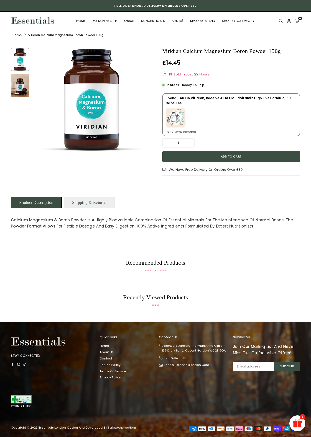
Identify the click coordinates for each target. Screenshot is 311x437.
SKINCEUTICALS (153, 20)
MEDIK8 (178, 20)
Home (81, 20)
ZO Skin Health (104, 20)
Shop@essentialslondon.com (186, 365)
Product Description (36, 202)
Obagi (129, 20)
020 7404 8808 (175, 358)
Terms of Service (113, 371)
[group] (91, 100)
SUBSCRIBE (287, 366)
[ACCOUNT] (289, 21)
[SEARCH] (281, 21)
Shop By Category (238, 20)
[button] (145, 101)
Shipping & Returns (89, 202)
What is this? (21, 405)
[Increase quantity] (189, 143)
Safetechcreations (122, 427)
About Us (106, 352)
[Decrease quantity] (167, 143)
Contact (106, 358)
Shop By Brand (202, 20)
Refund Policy (110, 365)
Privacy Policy (110, 377)
